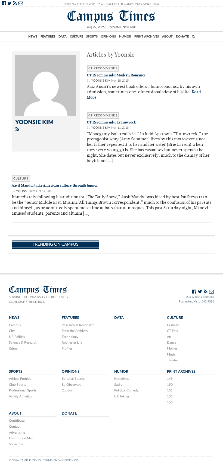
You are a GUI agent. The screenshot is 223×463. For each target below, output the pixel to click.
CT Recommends (102, 68)
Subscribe (16, 444)
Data (62, 36)
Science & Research (23, 342)
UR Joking (121, 396)
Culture (76, 36)
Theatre (172, 360)
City (12, 330)
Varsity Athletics (20, 396)
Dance (171, 342)
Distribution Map (21, 438)
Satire (118, 384)
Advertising (17, 432)
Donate (182, 36)
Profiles (67, 348)
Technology (70, 336)
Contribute (16, 420)
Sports (92, 36)
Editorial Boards (73, 378)
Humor (125, 36)
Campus (15, 325)
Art (169, 336)
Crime (13, 348)
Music (171, 354)
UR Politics (17, 336)
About (167, 36)
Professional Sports (22, 390)
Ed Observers (71, 384)
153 (170, 402)
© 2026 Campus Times (25, 460)
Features (48, 36)
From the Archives (75, 330)
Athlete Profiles (20, 378)
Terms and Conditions (61, 460)
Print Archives (146, 36)
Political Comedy (126, 390)
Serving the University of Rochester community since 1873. (38, 299)
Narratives (121, 378)
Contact (14, 426)
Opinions (108, 36)
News (32, 36)
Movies (172, 348)
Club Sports (17, 384)
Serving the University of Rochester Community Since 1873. (112, 3)
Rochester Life (72, 342)
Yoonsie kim (100, 80)
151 (170, 390)
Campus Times (111, 16)
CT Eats (172, 330)
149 (170, 378)
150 (170, 384)
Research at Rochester (78, 325)
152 (170, 396)
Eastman (173, 325)
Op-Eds (67, 390)
